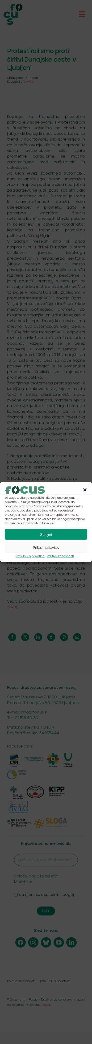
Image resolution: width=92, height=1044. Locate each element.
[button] (85, 490)
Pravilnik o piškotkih (30, 556)
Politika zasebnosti (60, 556)
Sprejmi (46, 534)
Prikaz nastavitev (46, 547)
